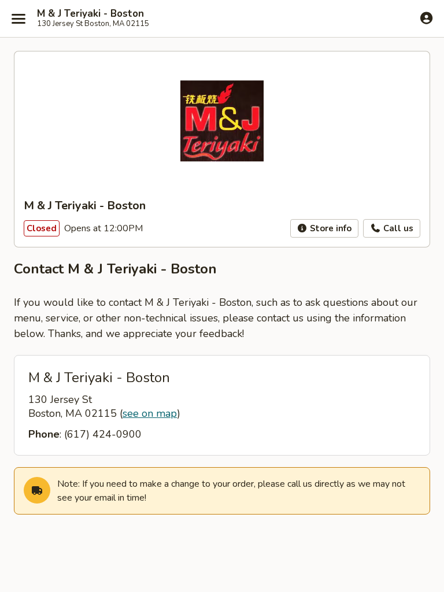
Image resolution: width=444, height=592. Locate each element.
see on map (150, 413)
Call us (397, 228)
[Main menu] (18, 18)
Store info (330, 228)
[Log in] (426, 18)
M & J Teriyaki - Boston (90, 14)
